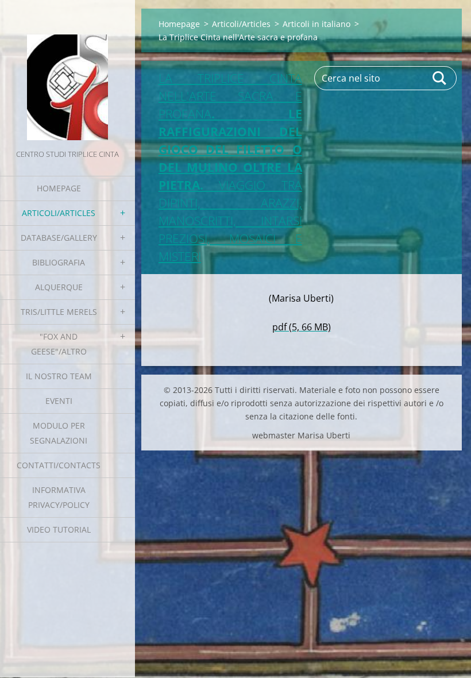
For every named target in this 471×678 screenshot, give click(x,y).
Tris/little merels (59, 311)
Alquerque (59, 287)
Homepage (59, 188)
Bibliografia (58, 262)
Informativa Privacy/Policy (59, 497)
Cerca (440, 78)
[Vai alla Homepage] (67, 73)
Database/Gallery (59, 237)
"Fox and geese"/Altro (59, 344)
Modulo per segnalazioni (58, 433)
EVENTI (58, 400)
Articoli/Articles (58, 212)
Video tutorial (59, 529)
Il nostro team (59, 376)
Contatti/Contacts (59, 465)
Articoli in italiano (316, 23)
